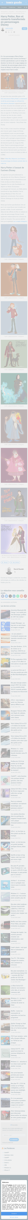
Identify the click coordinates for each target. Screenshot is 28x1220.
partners (10, 1185)
